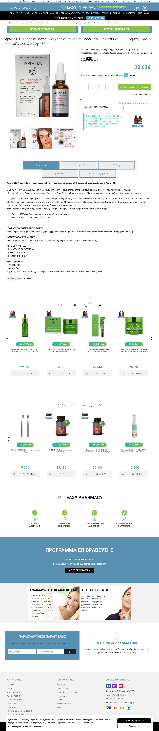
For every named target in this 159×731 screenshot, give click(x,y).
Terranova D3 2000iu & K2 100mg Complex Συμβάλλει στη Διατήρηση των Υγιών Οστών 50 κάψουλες (97, 451)
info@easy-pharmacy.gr (124, 702)
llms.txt (59, 707)
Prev (8, 338)
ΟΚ (70, 652)
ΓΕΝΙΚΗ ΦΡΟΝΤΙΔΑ (111, 13)
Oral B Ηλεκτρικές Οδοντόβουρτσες (112, 7)
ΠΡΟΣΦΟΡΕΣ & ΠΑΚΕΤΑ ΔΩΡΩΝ (70, 18)
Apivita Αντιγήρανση (140, 103)
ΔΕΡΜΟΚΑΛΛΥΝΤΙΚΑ (70, 13)
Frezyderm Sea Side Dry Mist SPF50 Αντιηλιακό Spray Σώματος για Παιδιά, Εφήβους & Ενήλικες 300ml (134, 451)
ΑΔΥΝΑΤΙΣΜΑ (129, 13)
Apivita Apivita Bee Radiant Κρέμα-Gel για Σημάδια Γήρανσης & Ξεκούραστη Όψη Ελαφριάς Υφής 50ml (134, 350)
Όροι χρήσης (62, 685)
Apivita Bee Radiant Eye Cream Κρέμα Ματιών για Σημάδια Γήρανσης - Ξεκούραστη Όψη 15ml (98, 350)
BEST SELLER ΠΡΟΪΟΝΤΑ (116, 29)
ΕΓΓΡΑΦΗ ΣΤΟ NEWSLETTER (116, 647)
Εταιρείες (61, 700)
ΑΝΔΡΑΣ (54, 13)
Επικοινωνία (62, 696)
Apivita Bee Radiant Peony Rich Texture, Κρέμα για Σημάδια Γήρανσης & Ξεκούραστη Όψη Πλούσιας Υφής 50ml (61, 350)
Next (151, 338)
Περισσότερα (134, 726)
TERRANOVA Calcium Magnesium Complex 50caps (61, 451)
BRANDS (14, 13)
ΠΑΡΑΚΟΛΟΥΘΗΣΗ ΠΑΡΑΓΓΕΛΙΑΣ (42, 636)
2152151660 (30, 1)
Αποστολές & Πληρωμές (66, 689)
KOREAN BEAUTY (96, 18)
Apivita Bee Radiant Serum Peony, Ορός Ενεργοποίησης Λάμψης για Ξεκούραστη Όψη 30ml (25, 350)
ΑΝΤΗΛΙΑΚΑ (143, 13)
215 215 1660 (118, 695)
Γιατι (79, 497)
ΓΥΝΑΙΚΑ (25, 13)
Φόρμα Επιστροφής (64, 703)
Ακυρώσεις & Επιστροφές (67, 692)
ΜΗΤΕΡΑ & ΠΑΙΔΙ (40, 13)
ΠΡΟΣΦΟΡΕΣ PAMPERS (42, 29)
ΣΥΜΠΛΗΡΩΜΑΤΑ (90, 13)
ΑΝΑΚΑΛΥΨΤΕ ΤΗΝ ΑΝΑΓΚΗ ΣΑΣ (19, 715)
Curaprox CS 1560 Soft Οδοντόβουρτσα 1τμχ (25, 451)
